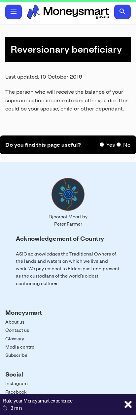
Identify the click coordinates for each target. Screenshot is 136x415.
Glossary (14, 338)
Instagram (16, 383)
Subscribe (16, 355)
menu (13, 11)
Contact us (17, 330)
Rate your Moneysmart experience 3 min (38, 404)
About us (14, 322)
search (122, 11)
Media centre (19, 347)
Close (128, 404)
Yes (110, 145)
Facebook (16, 392)
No (127, 145)
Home (68, 12)
